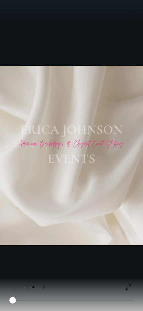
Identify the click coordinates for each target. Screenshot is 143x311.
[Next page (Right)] (43, 287)
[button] (131, 12)
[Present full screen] (128, 287)
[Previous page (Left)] (14, 287)
